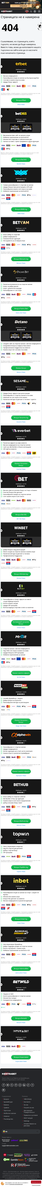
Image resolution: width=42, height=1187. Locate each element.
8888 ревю (21, 213)
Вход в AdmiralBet (21, 968)
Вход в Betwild (21, 1018)
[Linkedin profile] (24, 1085)
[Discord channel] (3, 1090)
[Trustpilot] (10, 1154)
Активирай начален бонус (21, 623)
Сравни (6, 1107)
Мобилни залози (10, 1113)
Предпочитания (36, 1185)
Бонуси (6, 1099)
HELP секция (28, 1118)
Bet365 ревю (21, 164)
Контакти (27, 1102)
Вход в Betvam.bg (21, 259)
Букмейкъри (8, 1102)
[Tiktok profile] (28, 1085)
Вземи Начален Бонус (21, 464)
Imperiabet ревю (21, 1061)
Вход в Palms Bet (21, 308)
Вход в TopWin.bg (21, 867)
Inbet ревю (21, 923)
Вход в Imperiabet (21, 1057)
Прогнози (7, 1110)
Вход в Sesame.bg (21, 417)
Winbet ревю (21, 578)
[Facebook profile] (3, 1085)
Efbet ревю (21, 104)
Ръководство (8, 1119)
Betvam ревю (21, 263)
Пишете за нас (29, 1107)
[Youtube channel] (7, 1085)
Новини (6, 1116)
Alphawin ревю (21, 776)
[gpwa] (18, 1154)
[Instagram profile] (20, 1085)
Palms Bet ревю (21, 313)
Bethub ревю (21, 825)
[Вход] (35, 11)
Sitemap (26, 1121)
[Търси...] (31, 11)
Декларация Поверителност (29, 1111)
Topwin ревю (21, 871)
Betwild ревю (21, 1022)
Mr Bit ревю (21, 677)
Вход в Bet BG (21, 514)
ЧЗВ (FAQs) (28, 1099)
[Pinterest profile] (16, 1085)
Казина (6, 1105)
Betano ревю (21, 372)
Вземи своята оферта (21, 673)
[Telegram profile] (32, 1085)
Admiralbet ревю (21, 973)
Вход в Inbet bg (21, 919)
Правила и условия (31, 1115)
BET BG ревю (21, 519)
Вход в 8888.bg (21, 209)
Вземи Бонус (21, 368)
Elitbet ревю (21, 627)
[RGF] (20, 1165)
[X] (11, 1085)
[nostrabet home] (9, 1073)
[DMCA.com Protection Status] (6, 1159)
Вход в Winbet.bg (21, 574)
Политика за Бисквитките (16, 1184)
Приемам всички (36, 1182)
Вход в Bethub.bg (21, 821)
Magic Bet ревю (21, 726)
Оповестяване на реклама (30, 1125)
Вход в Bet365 (21, 159)
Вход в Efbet (21, 100)
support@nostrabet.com (10, 1145)
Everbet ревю (21, 469)
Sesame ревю (21, 422)
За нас (26, 1105)
